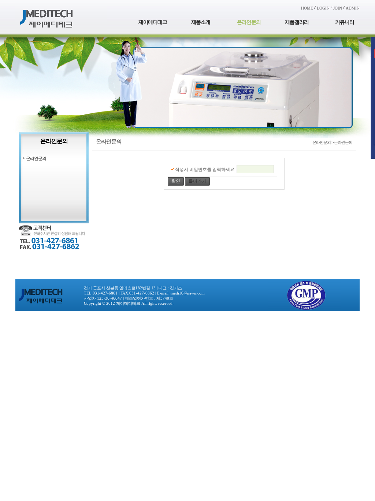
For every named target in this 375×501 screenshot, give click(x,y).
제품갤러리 (297, 22)
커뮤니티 (344, 22)
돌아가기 (197, 181)
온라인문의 (249, 22)
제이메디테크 (152, 22)
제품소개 (200, 22)
